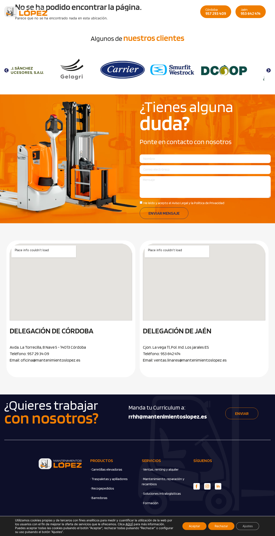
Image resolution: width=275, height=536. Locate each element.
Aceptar (194, 526)
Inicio (69, 11)
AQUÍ (129, 524)
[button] (6, 70)
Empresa (85, 11)
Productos (106, 11)
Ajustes (248, 526)
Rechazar (221, 526)
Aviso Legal (180, 203)
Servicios (133, 11)
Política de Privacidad (209, 203)
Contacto (153, 11)
